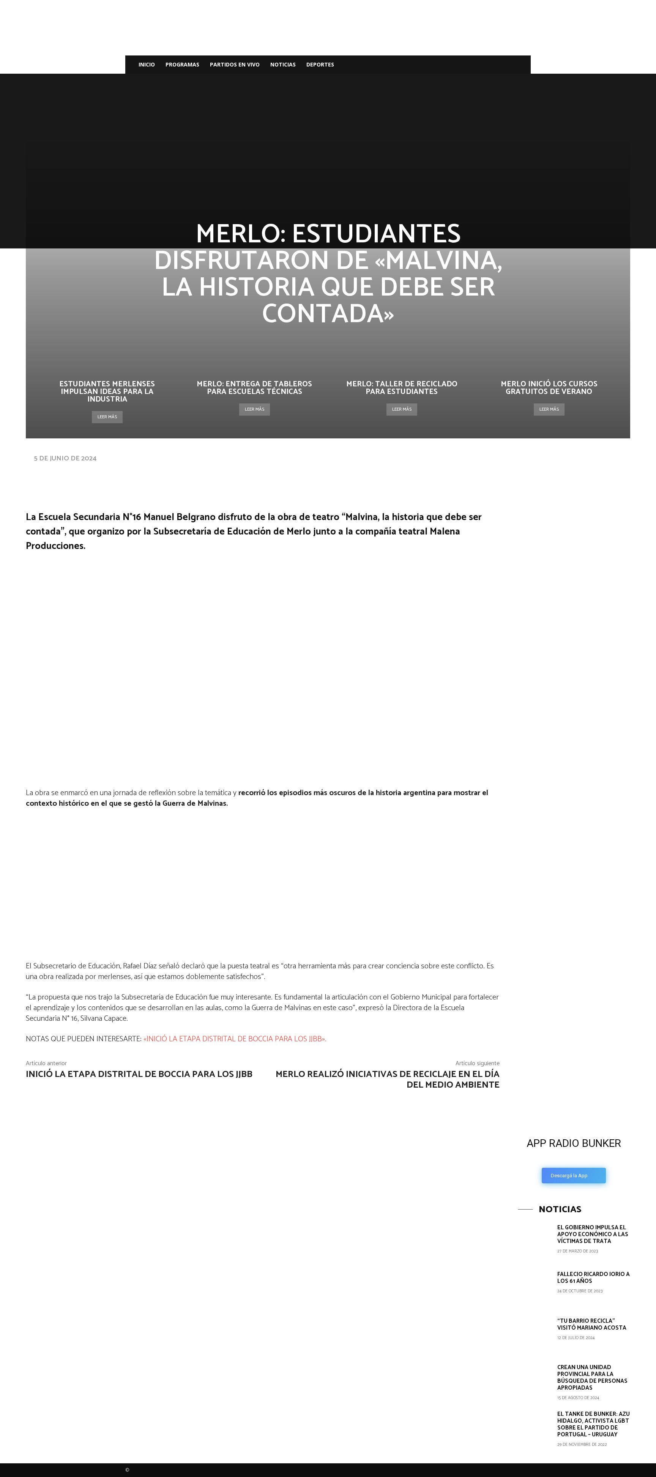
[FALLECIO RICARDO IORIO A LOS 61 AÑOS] (535, 1287)
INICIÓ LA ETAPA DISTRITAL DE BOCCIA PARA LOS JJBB (139, 1074)
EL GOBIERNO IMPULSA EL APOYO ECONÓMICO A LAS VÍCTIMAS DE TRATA (592, 1234)
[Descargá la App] (574, 1067)
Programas (182, 64)
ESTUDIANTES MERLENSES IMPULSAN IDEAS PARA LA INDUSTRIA (107, 392)
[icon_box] (574, 1158)
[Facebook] (466, 64)
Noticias (283, 64)
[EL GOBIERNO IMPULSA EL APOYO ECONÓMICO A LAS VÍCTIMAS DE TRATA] (535, 1241)
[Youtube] (505, 64)
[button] (521, 65)
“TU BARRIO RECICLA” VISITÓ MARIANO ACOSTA (591, 1324)
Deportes (320, 64)
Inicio (147, 64)
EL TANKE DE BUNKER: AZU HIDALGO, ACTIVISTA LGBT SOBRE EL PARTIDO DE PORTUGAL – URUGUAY (593, 1424)
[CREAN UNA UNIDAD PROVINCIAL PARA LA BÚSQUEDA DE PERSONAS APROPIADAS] (535, 1381)
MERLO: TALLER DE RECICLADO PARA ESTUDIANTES (401, 388)
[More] (267, 473)
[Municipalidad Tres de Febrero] (575, 953)
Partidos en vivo (235, 64)
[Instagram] (479, 64)
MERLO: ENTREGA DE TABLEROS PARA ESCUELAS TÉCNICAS (254, 388)
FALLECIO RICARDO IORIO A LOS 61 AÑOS (593, 1278)
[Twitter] (492, 64)
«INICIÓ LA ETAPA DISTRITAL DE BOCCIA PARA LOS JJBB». (235, 1039)
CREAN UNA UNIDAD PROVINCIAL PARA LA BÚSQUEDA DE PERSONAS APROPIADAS (592, 1378)
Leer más (107, 417)
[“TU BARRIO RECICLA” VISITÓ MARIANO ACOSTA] (535, 1334)
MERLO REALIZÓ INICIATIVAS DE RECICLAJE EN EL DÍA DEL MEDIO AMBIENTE (388, 1080)
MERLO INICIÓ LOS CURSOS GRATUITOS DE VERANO (549, 388)
